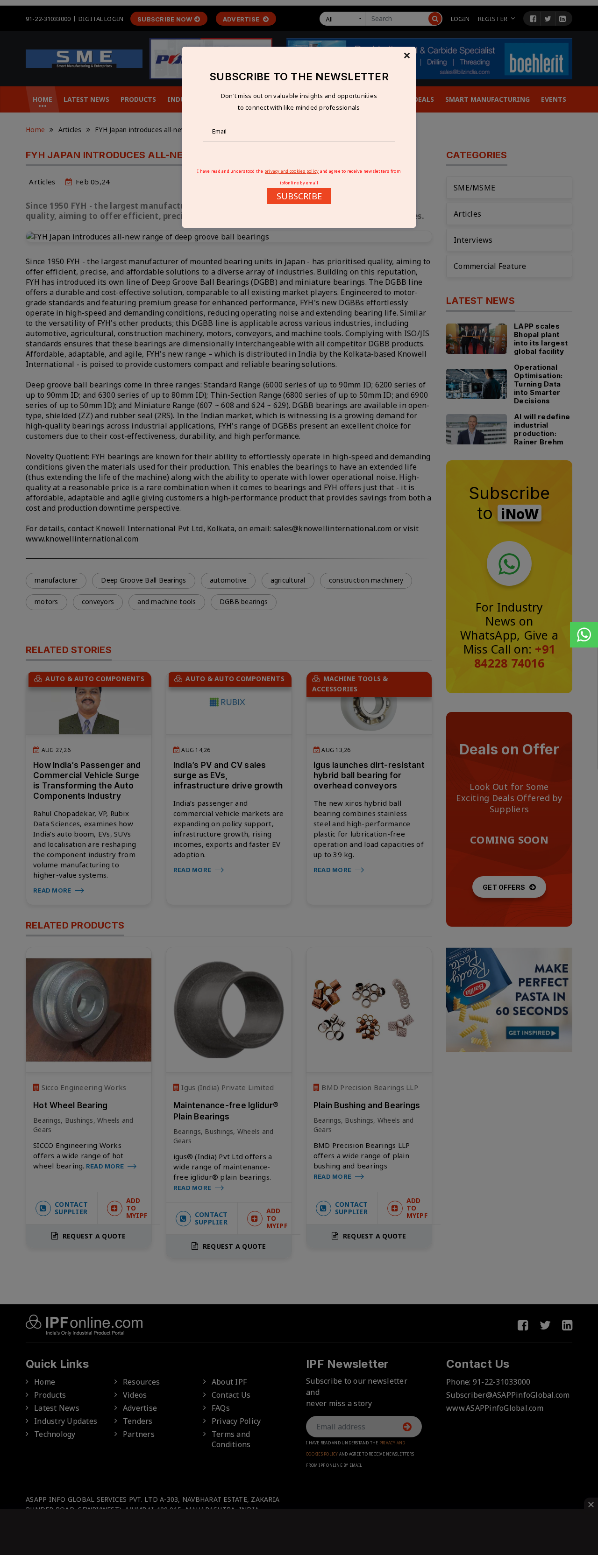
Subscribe (299, 196)
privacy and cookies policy (291, 171)
